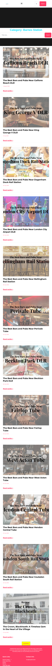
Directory (4, 663)
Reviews (4, 662)
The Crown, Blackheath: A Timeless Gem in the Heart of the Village (24, 627)
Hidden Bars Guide (6, 665)
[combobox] (37, 3)
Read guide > (8, 91)
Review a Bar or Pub (6, 661)
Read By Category (6, 659)
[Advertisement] (26, 17)
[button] (22, 3)
